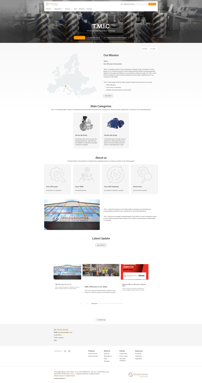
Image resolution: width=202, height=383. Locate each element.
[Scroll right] (87, 303)
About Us (106, 353)
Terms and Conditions (122, 359)
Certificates (138, 356)
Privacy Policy (123, 356)
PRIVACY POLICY (59, 375)
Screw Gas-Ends (93, 356)
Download (138, 353)
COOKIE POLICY (70, 375)
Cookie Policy (123, 353)
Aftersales (107, 361)
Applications (138, 358)
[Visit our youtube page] (65, 351)
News (105, 358)
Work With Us (108, 356)
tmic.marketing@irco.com (65, 332)
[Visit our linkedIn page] (69, 351)
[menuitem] (49, 9)
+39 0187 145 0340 (62, 329)
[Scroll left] (81, 303)
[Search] (121, 4)
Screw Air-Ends (92, 353)
